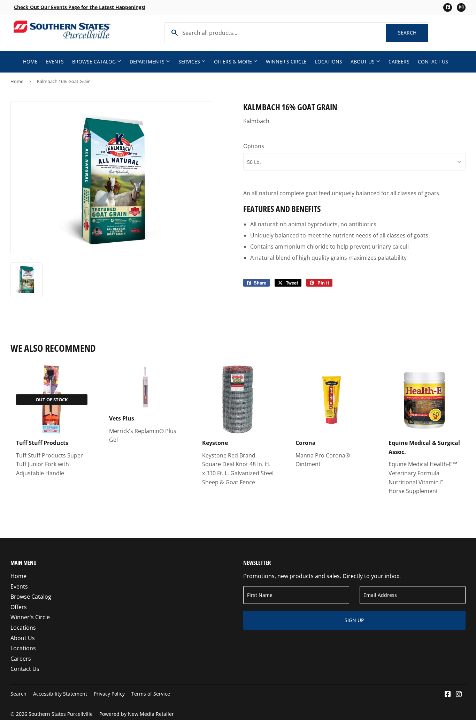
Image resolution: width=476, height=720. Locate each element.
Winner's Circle (286, 61)
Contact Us (433, 61)
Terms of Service (150, 693)
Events (55, 61)
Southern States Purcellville (61, 714)
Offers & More (233, 61)
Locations (328, 61)
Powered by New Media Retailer (136, 714)
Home (30, 61)
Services (189, 61)
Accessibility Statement (60, 693)
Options (253, 146)
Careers (399, 61)
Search (413, 32)
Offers (18, 607)
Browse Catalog (94, 61)
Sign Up (354, 620)
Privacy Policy (109, 693)
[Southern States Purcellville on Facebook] (448, 694)
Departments (148, 61)
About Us (363, 61)
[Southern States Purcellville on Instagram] (459, 694)
